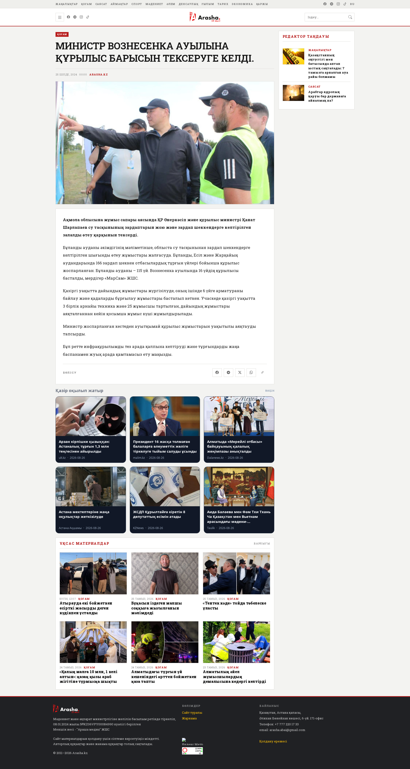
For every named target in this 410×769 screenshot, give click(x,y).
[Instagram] (338, 4)
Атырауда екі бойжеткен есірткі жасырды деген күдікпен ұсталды (86, 607)
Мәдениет (154, 4)
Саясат (101, 4)
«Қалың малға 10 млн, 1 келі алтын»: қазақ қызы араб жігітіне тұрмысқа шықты (88, 676)
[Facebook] (325, 4)
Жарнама (189, 718)
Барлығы (262, 543)
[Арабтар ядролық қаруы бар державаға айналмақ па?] (293, 93)
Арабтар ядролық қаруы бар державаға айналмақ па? (327, 96)
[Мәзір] (60, 17)
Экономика (242, 4)
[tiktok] (345, 4)
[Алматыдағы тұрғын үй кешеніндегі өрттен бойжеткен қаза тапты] (165, 642)
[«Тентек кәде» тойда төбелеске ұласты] (236, 573)
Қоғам (86, 4)
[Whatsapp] (251, 372)
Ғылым (208, 4)
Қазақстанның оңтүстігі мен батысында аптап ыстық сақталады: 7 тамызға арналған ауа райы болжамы (328, 66)
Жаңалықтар (67, 4)
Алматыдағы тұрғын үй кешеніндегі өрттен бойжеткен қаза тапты (163, 676)
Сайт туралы (192, 712)
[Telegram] (331, 4)
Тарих (223, 4)
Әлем (171, 4)
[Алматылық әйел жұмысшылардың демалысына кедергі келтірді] (236, 642)
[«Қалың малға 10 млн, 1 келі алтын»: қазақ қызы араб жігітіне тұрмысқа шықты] (93, 642)
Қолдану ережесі (273, 741)
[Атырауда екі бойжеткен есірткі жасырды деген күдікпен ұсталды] (93, 573)
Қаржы (262, 4)
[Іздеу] (350, 17)
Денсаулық (188, 4)
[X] (240, 372)
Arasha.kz (98, 74)
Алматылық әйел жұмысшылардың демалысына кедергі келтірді (234, 676)
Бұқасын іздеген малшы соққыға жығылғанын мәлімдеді (156, 607)
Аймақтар (119, 4)
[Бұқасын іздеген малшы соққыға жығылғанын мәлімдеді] (165, 573)
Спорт (136, 4)
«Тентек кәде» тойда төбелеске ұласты (234, 605)
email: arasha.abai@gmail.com (282, 730)
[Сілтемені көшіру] (262, 372)
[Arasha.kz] (205, 17)
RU (352, 4)
